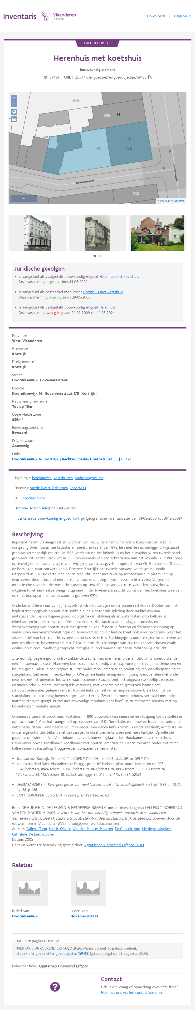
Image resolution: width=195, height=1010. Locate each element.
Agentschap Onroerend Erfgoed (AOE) (114, 845)
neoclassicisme (33, 498)
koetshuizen (63, 478)
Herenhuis (107, 307)
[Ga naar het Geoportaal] (14, 112)
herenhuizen (42, 478)
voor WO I (78, 488)
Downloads (156, 16)
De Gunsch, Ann (127, 828)
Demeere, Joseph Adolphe (35, 508)
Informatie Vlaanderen (172, 201)
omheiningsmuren (89, 478)
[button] (95, 256)
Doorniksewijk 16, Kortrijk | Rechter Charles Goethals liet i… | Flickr (71, 459)
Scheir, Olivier (60, 828)
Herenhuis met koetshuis (119, 276)
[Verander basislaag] (14, 119)
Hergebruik (182, 16)
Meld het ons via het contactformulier (131, 992)
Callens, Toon (36, 828)
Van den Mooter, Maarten (93, 828)
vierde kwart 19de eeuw (49, 488)
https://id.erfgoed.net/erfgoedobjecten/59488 (52, 953)
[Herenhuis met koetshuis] (97, 233)
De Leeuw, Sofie (41, 834)
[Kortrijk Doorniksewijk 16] (37, 233)
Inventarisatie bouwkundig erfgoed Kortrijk (50, 518)
